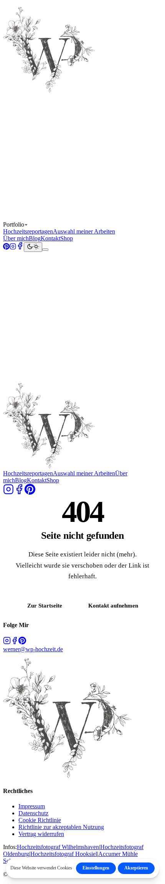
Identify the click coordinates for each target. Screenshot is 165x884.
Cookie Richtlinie (39, 820)
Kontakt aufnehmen (113, 605)
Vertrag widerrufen (41, 834)
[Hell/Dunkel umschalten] (33, 247)
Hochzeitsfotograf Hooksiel (63, 854)
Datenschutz (33, 813)
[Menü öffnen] (45, 249)
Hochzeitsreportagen (28, 231)
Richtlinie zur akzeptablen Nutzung (61, 827)
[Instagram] (13, 247)
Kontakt (50, 238)
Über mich (16, 238)
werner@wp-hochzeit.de (33, 649)
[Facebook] (20, 247)
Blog (35, 238)
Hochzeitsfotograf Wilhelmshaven (58, 847)
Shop (66, 238)
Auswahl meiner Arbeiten (84, 231)
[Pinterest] (6, 247)
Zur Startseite (44, 605)
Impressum (31, 806)
